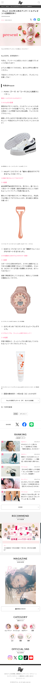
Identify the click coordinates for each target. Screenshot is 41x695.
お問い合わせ (29, 676)
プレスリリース (20, 678)
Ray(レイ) (3, 6)
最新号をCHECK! (20, 609)
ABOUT (6, 674)
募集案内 (19, 674)
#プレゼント (23, 414)
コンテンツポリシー (12, 676)
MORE (20, 507)
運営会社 (22, 676)
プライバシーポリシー (29, 674)
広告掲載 (12, 674)
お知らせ (7, 6)
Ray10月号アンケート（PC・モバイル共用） (20, 400)
